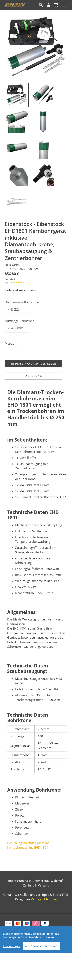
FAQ (65, 895)
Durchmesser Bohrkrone (22, 302)
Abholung (33, 376)
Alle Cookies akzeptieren (41, 946)
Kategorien (22, 899)
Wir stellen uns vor (27, 895)
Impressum (16, 881)
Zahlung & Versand (36, 885)
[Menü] (64, 5)
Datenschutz (40, 881)
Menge (9, 343)
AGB (28, 881)
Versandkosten (17, 282)
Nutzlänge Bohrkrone (19, 321)
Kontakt (8, 895)
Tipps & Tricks (51, 895)
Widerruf (57, 881)
